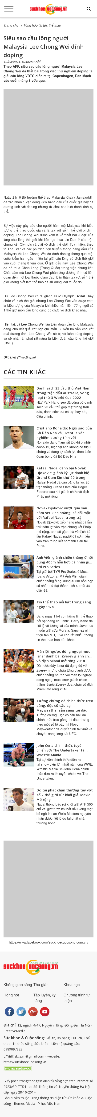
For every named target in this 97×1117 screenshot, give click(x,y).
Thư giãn (40, 984)
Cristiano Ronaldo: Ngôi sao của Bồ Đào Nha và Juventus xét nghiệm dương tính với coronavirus (64, 435)
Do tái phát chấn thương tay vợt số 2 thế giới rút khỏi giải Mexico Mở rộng (64, 795)
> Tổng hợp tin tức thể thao (40, 25)
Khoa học (72, 984)
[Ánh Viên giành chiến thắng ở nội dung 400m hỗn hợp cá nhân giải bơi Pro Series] (19, 566)
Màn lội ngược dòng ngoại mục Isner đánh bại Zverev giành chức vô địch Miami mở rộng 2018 (64, 656)
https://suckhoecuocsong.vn (25, 1062)
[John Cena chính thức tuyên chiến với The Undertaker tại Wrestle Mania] (19, 755)
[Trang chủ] (48, 9)
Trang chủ (11, 25)
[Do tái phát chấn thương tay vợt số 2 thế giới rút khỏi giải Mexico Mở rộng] (19, 799)
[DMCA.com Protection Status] (18, 1068)
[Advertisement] (48, 141)
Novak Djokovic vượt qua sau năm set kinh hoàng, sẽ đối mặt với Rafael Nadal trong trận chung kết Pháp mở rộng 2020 (63, 515)
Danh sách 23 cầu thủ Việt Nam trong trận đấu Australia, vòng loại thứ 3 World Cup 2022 (63, 393)
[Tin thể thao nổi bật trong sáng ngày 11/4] (19, 611)
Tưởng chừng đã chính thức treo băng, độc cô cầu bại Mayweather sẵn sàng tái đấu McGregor (64, 707)
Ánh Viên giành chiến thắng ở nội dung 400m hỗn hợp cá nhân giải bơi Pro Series (64, 562)
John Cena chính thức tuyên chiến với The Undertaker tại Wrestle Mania (60, 750)
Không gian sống (18, 984)
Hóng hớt (11, 995)
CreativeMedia (14, 1031)
